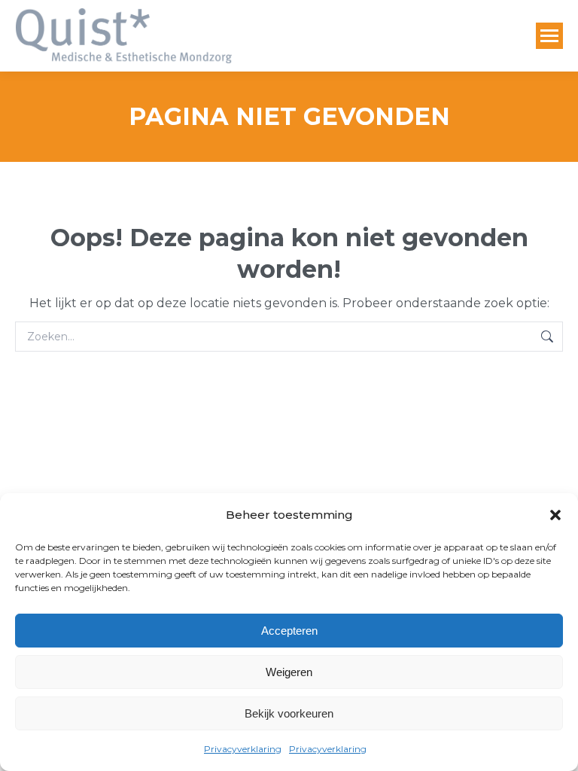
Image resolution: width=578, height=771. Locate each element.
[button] (555, 515)
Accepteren (289, 630)
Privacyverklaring (242, 748)
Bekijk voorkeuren (289, 713)
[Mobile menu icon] (549, 36)
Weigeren (289, 672)
